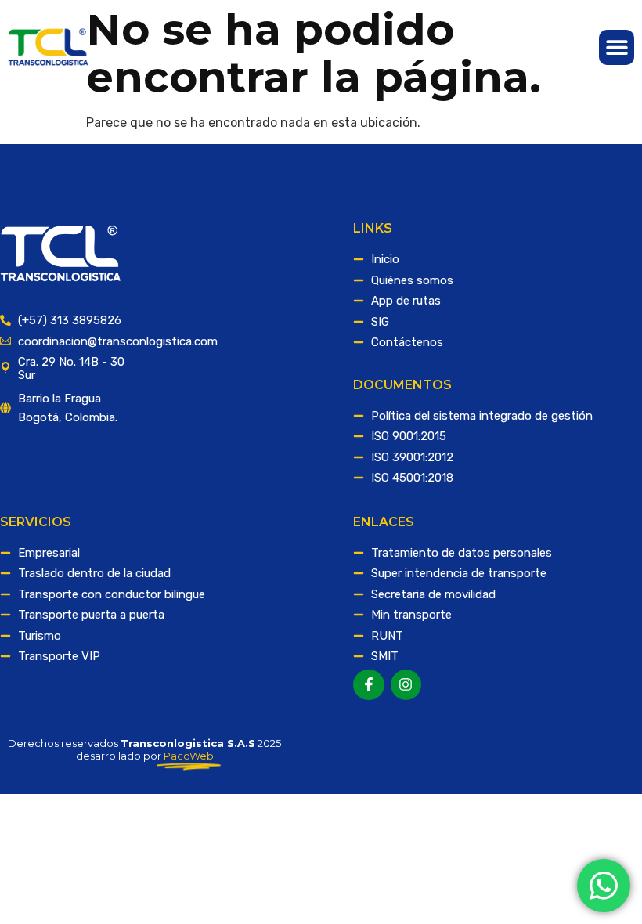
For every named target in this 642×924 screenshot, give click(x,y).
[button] (616, 47)
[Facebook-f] (368, 685)
